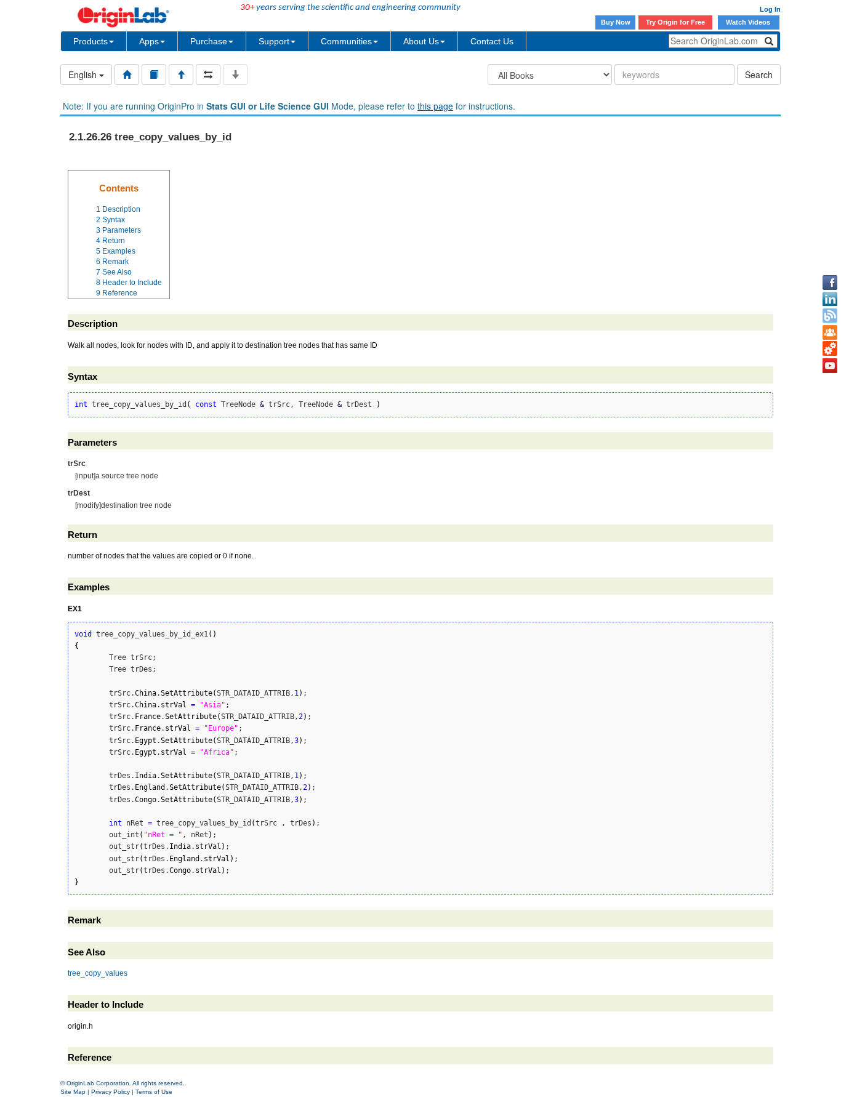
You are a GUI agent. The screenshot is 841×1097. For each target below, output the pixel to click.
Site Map (73, 1091)
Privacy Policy (110, 1091)
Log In (770, 9)
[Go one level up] (181, 74)
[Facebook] (830, 283)
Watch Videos (749, 22)
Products (90, 41)
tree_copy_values (97, 973)
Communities (346, 41)
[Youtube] (830, 366)
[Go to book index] (154, 74)
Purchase (208, 41)
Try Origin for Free (675, 22)
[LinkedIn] (830, 299)
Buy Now (615, 22)
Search (759, 74)
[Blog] (830, 316)
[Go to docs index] (127, 74)
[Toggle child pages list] (235, 74)
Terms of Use (153, 1091)
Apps (149, 41)
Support (274, 41)
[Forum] (830, 332)
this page (435, 106)
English (83, 74)
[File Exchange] (830, 349)
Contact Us (491, 41)
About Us (421, 41)
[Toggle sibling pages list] (208, 74)
